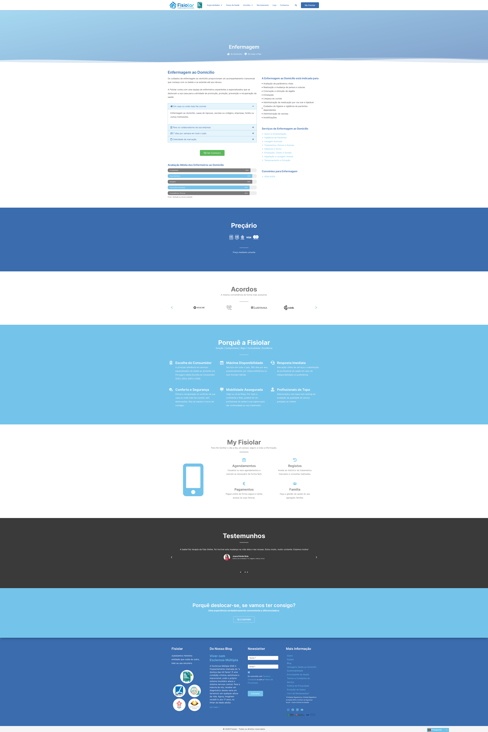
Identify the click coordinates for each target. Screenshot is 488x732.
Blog (289, 663)
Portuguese (436, 730)
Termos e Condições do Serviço (298, 680)
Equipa (290, 659)
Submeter (255, 693)
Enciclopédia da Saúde (298, 674)
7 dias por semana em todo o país (189, 133)
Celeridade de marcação (184, 139)
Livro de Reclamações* (298, 693)
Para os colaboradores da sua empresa (191, 127)
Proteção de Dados (296, 689)
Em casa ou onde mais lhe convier (189, 106)
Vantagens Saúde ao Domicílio (301, 667)
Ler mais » (215, 707)
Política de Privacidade (298, 686)
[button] (212, 106)
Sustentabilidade (295, 670)
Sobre (290, 655)
